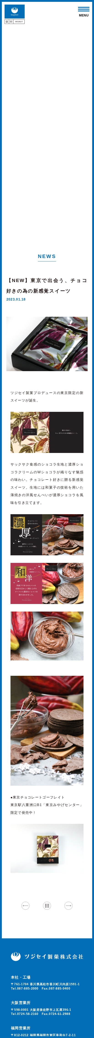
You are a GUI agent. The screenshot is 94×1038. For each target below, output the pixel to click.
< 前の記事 (25, 905)
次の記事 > (68, 905)
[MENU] (83, 9)
